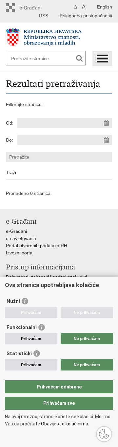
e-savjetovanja (21, 238)
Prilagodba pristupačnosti (86, 15)
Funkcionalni (22, 327)
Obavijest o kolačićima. (64, 423)
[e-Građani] (34, 7)
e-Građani (16, 231)
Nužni (13, 301)
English (104, 6)
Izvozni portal (19, 252)
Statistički (19, 353)
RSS (43, 15)
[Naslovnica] (59, 37)
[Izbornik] (102, 58)
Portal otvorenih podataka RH (36, 245)
